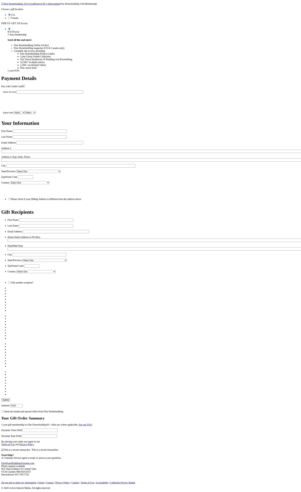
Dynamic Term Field (11, 430)
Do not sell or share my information (18, 482)
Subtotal (5, 405)
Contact (50, 482)
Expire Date (8, 113)
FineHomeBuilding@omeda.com (17, 463)
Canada (14, 18)
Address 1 (6, 148)
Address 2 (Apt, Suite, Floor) (15, 157)
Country (5, 182)
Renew (37, 4)
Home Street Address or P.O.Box (24, 237)
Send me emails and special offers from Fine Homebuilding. (34, 411)
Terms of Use (8, 444)
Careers (75, 482)
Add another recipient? (22, 282)
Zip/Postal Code (9, 177)
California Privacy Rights (122, 482)
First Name (6, 131)
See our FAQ (85, 424)
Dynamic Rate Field (11, 436)
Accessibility (102, 482)
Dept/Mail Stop (15, 245)
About (41, 482)
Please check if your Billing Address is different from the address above (46, 199)
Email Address (8, 142)
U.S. (13, 14)
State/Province (8, 171)
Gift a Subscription (50, 4)
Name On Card (9, 92)
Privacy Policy (26, 444)
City (3, 165)
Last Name (6, 136)
